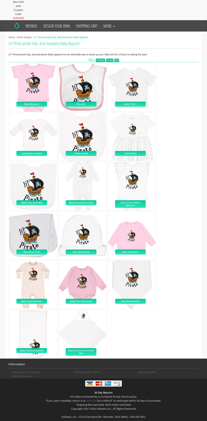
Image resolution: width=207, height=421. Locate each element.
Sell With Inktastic (22, 376)
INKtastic (91, 401)
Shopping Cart (86, 25)
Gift (116, 60)
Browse (31, 25)
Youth (110, 60)
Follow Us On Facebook (26, 372)
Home (11, 37)
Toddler (100, 60)
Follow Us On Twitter (87, 372)
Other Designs (24, 37)
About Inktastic (147, 372)
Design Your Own (56, 25)
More (108, 25)
